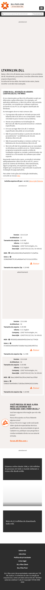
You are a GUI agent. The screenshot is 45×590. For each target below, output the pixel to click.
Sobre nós (22, 550)
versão (25, 181)
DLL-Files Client (22, 564)
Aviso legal (22, 561)
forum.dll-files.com (18, 441)
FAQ (18, 176)
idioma (40, 181)
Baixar (36, 263)
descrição (33, 181)
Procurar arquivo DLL (38, 14)
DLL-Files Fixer (22, 568)
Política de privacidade (22, 557)
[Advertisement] (22, 45)
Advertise (22, 554)
